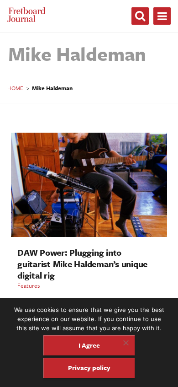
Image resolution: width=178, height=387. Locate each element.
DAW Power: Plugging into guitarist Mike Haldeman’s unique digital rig (82, 263)
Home (15, 88)
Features (28, 285)
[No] (125, 342)
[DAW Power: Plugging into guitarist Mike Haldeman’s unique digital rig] (89, 234)
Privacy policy (89, 367)
